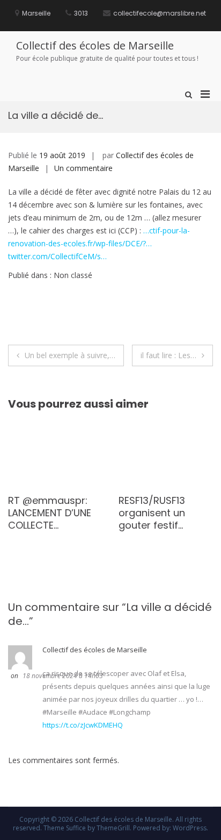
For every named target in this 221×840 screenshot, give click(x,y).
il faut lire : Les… (168, 355)
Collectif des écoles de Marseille (95, 45)
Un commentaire (83, 168)
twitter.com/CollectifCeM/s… (57, 256)
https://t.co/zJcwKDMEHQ (82, 725)
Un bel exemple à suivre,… (70, 355)
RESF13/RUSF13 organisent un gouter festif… (88, 513)
